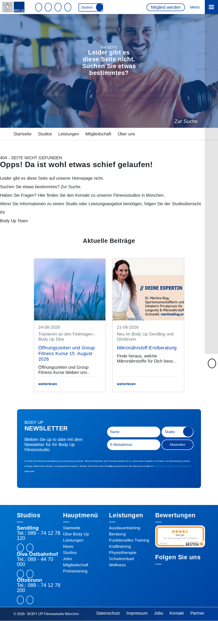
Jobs (67, 558)
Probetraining (75, 571)
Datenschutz (108, 613)
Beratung (117, 534)
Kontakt (82, 195)
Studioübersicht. (187, 203)
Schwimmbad (121, 558)
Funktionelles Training (129, 540)
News (68, 546)
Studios (87, 7)
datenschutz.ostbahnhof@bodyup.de (172, 466)
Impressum (137, 613)
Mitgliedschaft (98, 134)
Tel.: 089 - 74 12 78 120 (38, 536)
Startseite (22, 134)
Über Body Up (76, 534)
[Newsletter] (39, 7)
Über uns (126, 134)
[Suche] (68, 7)
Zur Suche (186, 121)
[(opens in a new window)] (29, 548)
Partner (197, 613)
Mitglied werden (166, 7)
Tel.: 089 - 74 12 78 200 (38, 588)
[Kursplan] (58, 7)
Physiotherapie (122, 552)
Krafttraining (120, 546)
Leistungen (68, 134)
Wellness (117, 565)
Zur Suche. (71, 186)
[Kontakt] (49, 7)
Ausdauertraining (124, 528)
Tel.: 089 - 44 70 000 (35, 562)
